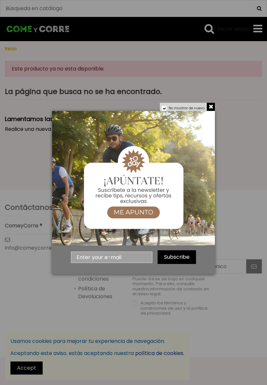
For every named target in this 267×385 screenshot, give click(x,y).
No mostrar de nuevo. (187, 108)
